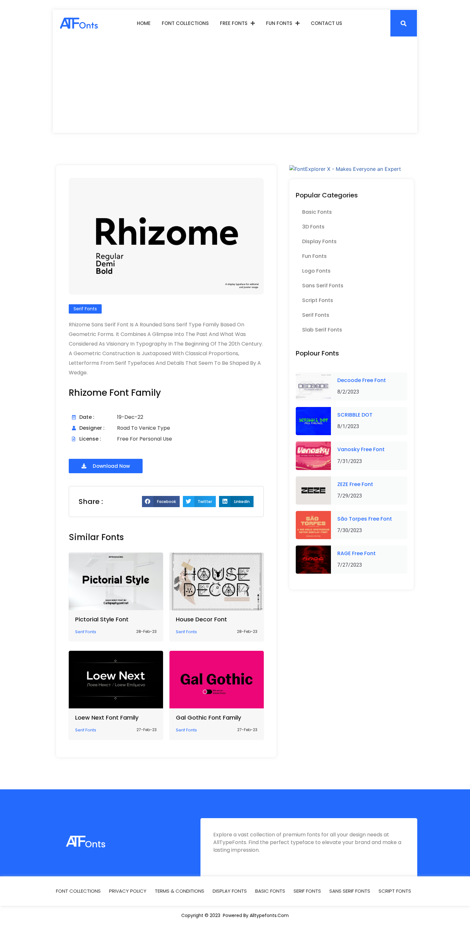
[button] (403, 23)
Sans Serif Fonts (322, 285)
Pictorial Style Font (102, 619)
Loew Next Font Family (106, 718)
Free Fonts (233, 23)
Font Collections (185, 23)
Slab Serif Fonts (322, 329)
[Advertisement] (235, 85)
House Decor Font (201, 619)
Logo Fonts (316, 271)
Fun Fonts (279, 23)
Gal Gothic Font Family (208, 718)
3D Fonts (313, 226)
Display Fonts (319, 241)
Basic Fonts (317, 212)
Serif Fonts (315, 315)
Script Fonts (317, 300)
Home (144, 23)
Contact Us (326, 23)
